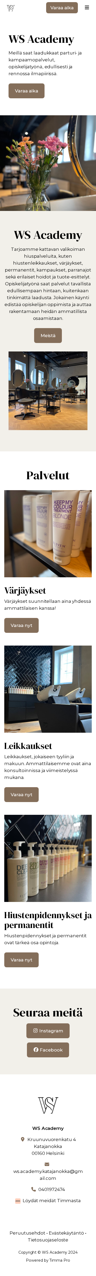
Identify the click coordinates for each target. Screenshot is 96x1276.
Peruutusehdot (27, 1233)
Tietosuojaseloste (48, 1240)
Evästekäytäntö (66, 1233)
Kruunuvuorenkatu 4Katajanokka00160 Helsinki (51, 1146)
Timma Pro (59, 1260)
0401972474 (51, 1189)
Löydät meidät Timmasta (52, 1200)
